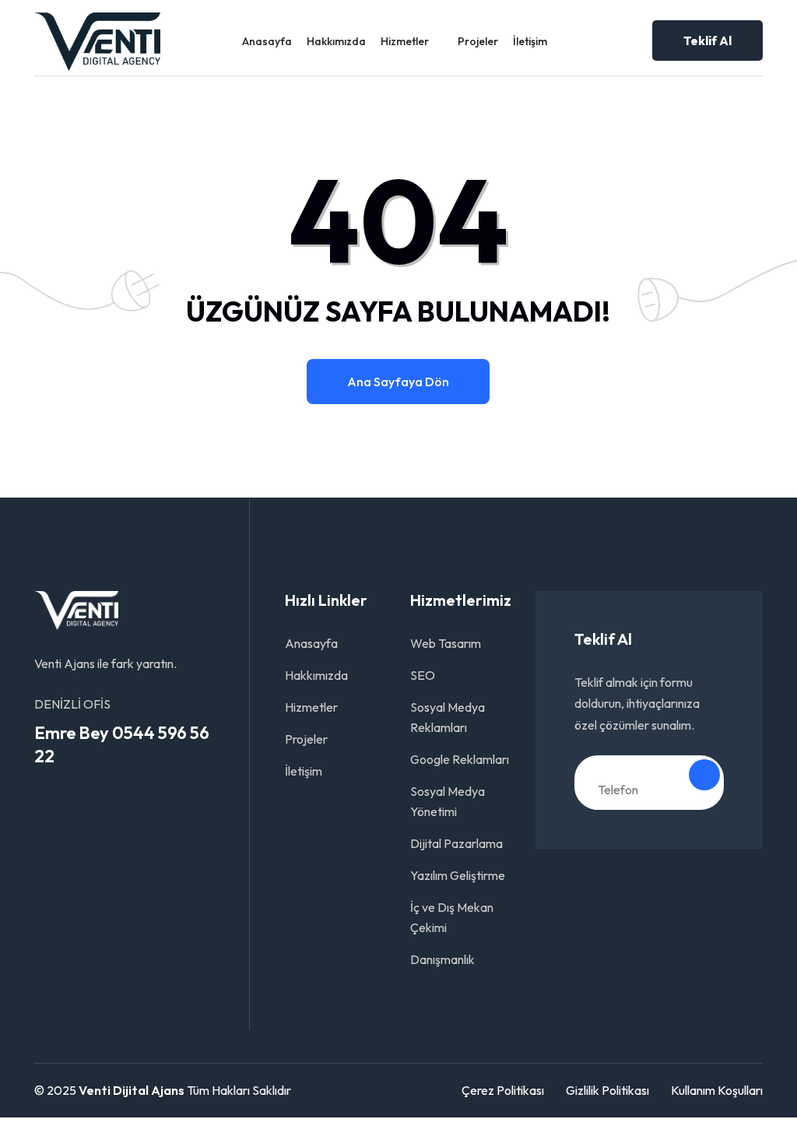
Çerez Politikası (503, 1090)
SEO (422, 675)
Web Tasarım (445, 643)
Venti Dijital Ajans (131, 1090)
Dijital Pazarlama (456, 843)
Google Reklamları (459, 759)
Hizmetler (405, 41)
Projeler (478, 41)
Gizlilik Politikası (607, 1090)
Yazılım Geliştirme (457, 875)
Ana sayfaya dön (398, 381)
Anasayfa (267, 41)
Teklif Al (707, 40)
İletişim (530, 41)
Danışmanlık (442, 959)
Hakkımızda (336, 41)
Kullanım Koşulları (717, 1090)
